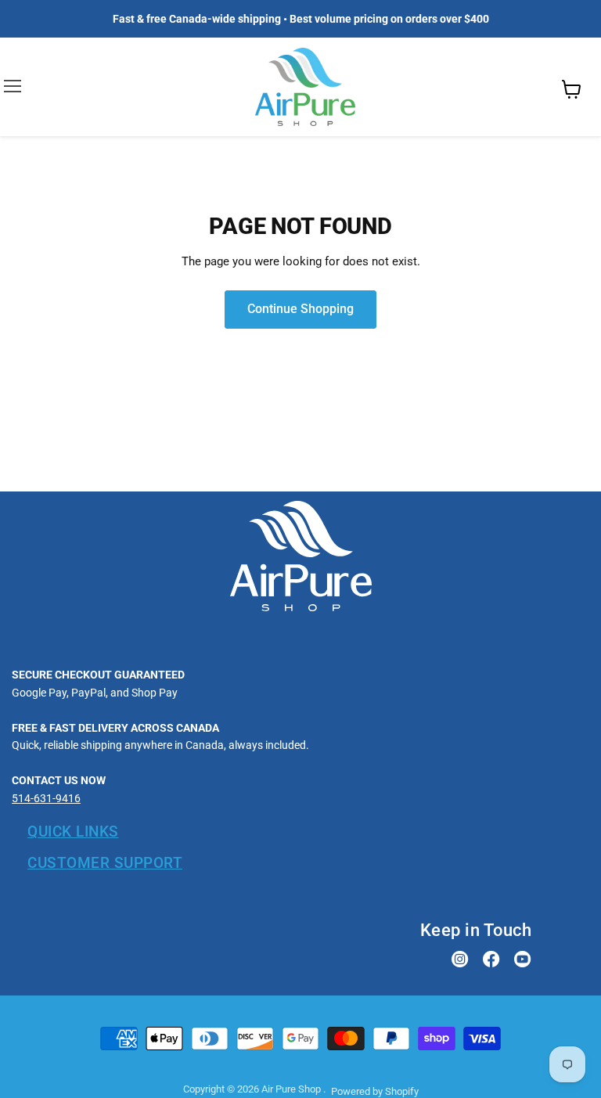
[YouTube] (522, 960)
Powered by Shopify (375, 1091)
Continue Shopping (300, 308)
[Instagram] (460, 960)
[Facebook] (491, 960)
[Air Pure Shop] (301, 607)
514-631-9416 (46, 798)
